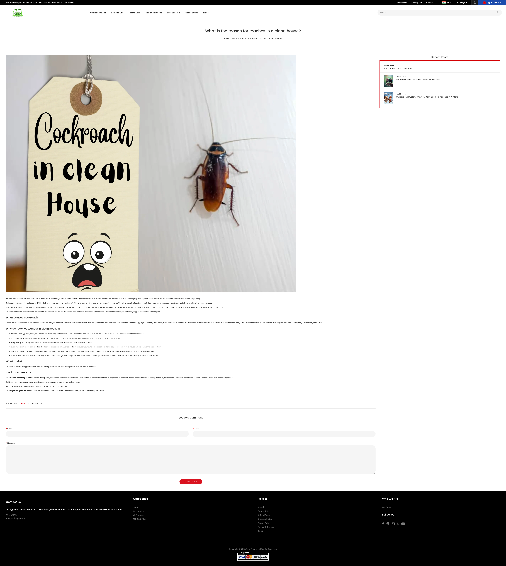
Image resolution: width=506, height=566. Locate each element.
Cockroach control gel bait (19, 377)
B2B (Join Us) (139, 519)
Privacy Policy (264, 523)
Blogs (23, 403)
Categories (138, 511)
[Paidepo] (18, 17)
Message (11, 443)
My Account (402, 2)
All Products (139, 515)
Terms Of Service (266, 527)
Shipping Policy (265, 519)
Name (10, 428)
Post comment (190, 482)
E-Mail (196, 428)
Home (136, 507)
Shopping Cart (416, 2)
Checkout (430, 2)
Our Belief (386, 507)
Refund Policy (264, 515)
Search (261, 507)
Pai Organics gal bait (16, 391)
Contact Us (263, 511)
